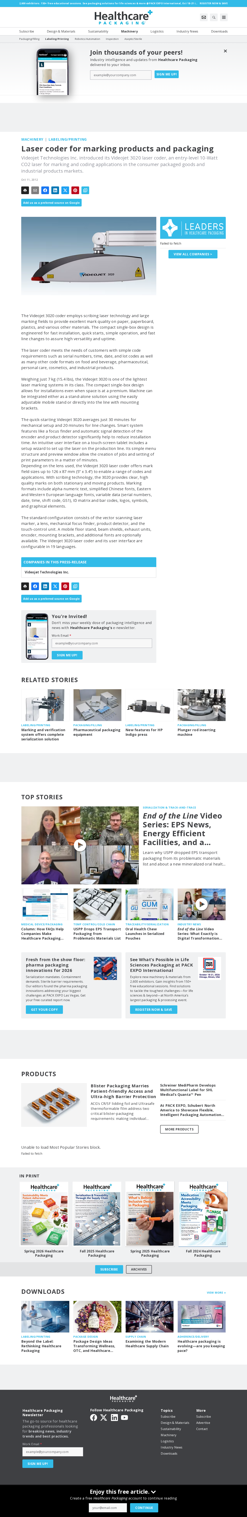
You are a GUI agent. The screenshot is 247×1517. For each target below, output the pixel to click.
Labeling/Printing (67, 139)
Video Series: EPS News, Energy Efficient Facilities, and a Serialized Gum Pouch (182, 829)
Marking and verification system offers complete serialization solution (43, 734)
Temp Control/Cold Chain (94, 924)
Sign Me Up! (166, 74)
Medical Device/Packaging (42, 924)
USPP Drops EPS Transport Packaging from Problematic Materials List (97, 934)
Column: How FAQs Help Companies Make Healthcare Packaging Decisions (42, 934)
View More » (216, 1292)
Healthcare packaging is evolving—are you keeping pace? (201, 1346)
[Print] (25, 190)
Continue (144, 1508)
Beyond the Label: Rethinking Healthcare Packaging (41, 1346)
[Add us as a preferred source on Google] (85, 190)
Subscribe (109, 1269)
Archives (139, 1269)
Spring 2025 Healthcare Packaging (150, 1253)
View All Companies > (193, 254)
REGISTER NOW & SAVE (153, 1009)
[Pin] (75, 190)
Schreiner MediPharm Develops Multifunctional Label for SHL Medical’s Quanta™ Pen (188, 1090)
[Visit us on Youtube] (124, 1417)
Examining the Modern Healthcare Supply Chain (147, 1343)
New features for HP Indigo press (144, 732)
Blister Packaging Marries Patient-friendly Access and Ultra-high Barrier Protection (123, 1091)
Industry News (189, 924)
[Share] (45, 190)
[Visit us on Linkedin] (114, 1417)
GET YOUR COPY (44, 1009)
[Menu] (224, 17)
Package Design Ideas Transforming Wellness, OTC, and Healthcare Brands (94, 1346)
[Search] (214, 17)
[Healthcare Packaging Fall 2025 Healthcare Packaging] (97, 1214)
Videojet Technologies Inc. (47, 572)
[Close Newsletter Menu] (225, 50)
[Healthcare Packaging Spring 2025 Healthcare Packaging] (150, 1214)
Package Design (85, 1336)
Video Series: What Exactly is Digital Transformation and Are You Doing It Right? (198, 934)
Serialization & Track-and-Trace (169, 807)
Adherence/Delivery (193, 1336)
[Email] (35, 190)
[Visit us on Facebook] (93, 1417)
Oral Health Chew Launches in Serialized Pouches (144, 934)
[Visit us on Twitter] (104, 1417)
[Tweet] (65, 190)
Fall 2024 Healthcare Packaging (203, 1253)
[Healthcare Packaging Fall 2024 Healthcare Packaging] (203, 1214)
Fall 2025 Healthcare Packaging (97, 1253)
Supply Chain (135, 1336)
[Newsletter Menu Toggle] (204, 17)
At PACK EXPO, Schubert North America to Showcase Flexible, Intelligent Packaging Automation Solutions (190, 1110)
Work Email (61, 635)
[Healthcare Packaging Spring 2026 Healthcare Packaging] (44, 1214)
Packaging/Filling (87, 725)
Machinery (32, 139)
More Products (179, 1129)
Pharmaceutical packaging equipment (96, 732)
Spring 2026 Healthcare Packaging (44, 1253)
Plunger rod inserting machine (197, 732)
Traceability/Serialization (147, 924)
